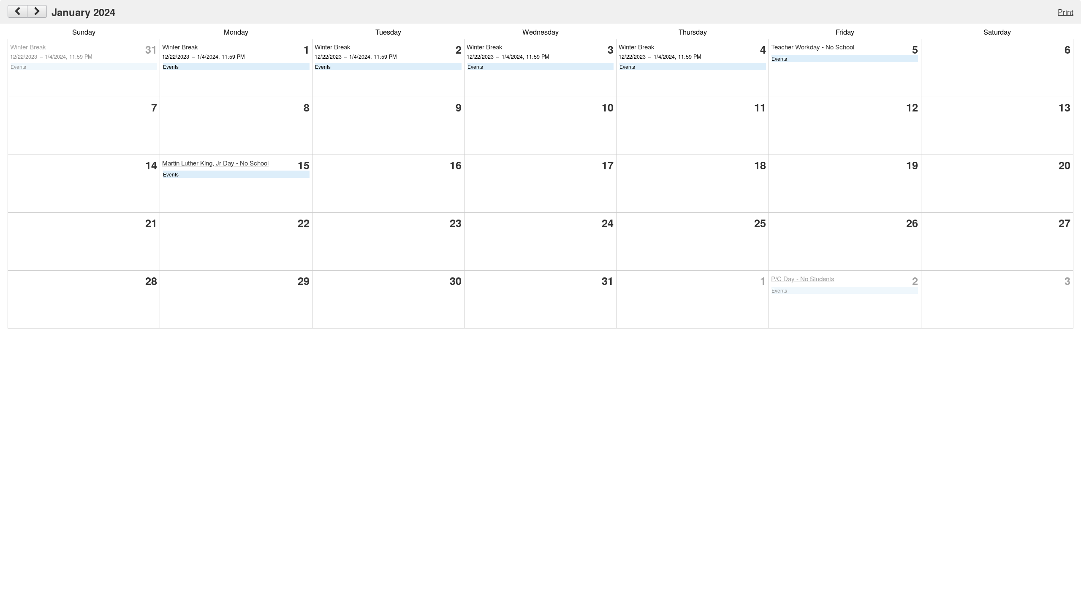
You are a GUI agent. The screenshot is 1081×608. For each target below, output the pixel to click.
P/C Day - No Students (802, 278)
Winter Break (28, 46)
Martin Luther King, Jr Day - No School (215, 162)
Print (1065, 11)
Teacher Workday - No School (812, 46)
